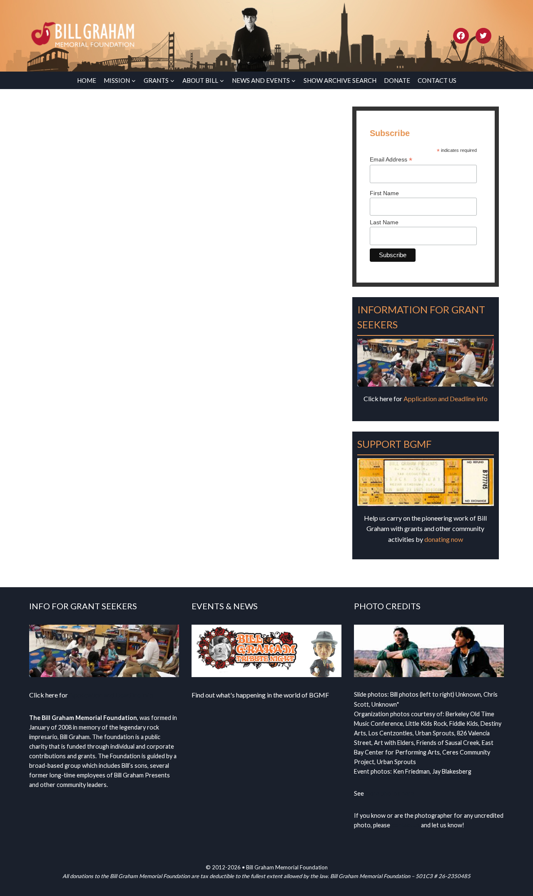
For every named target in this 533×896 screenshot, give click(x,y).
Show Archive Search (340, 80)
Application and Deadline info (445, 398)
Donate (397, 80)
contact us (405, 825)
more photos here (389, 793)
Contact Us (437, 80)
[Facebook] (461, 36)
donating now (443, 539)
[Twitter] (483, 36)
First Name (384, 193)
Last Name (384, 222)
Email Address (391, 160)
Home (86, 80)
